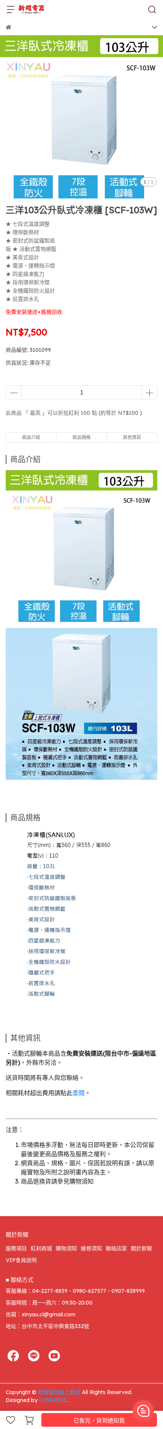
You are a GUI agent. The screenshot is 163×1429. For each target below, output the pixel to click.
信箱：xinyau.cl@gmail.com (40, 1314)
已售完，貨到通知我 (99, 1420)
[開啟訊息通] (143, 1410)
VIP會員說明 (21, 1260)
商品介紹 (31, 437)
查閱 (78, 1093)
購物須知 (66, 1248)
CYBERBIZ (53, 1400)
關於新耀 (141, 1248)
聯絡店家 (116, 1248)
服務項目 (16, 1248)
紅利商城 (41, 1248)
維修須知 (91, 1248)
